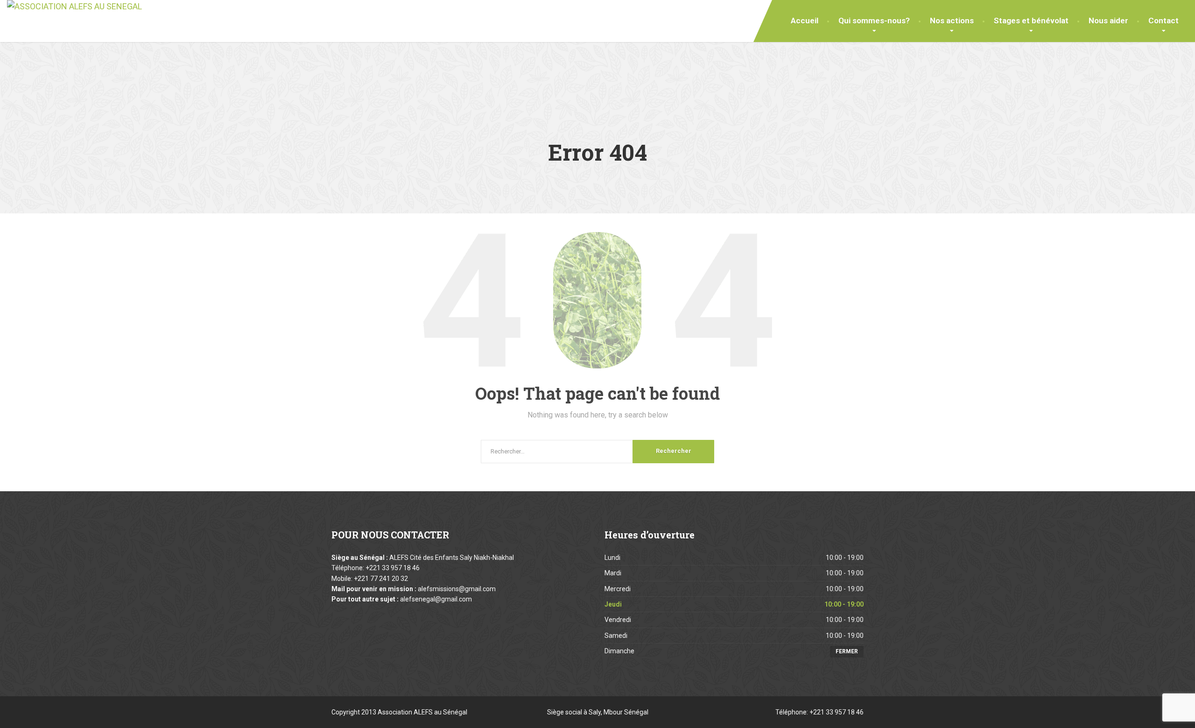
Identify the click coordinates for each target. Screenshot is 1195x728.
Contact (1163, 20)
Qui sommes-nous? (874, 20)
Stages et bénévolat (1031, 20)
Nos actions (952, 20)
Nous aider (1108, 20)
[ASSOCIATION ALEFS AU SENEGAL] (74, 7)
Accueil (804, 20)
